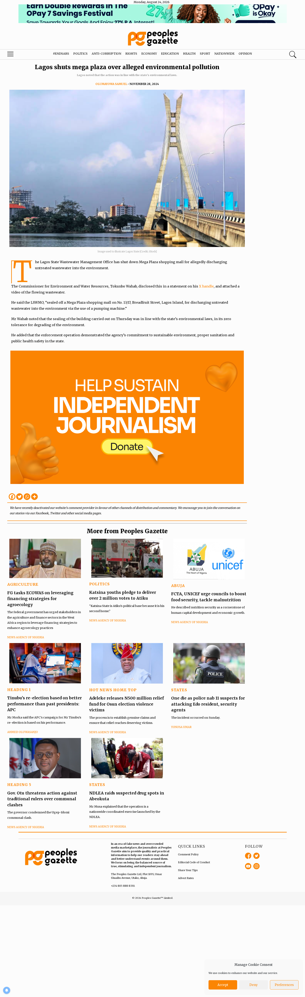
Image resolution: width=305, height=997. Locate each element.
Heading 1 (19, 689)
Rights (131, 53)
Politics (80, 53)
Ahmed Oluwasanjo (22, 732)
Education (170, 53)
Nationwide (224, 53)
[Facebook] (12, 496)
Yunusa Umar (181, 727)
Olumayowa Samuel (111, 84)
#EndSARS (61, 53)
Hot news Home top (113, 690)
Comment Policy (188, 854)
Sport (205, 53)
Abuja (178, 585)
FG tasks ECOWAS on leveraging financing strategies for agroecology (40, 598)
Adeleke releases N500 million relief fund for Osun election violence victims (126, 704)
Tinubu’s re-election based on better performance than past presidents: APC (44, 703)
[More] (34, 496)
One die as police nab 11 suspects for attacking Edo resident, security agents (208, 704)
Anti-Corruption (106, 53)
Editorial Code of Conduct (194, 862)
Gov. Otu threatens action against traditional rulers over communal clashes (42, 799)
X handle (206, 286)
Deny (253, 985)
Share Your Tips (188, 870)
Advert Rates (186, 878)
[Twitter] (19, 496)
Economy (149, 53)
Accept (222, 985)
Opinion (245, 53)
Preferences (284, 985)
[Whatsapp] (27, 496)
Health (189, 53)
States (179, 690)
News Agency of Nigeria (25, 637)
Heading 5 (19, 784)
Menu (16, 55)
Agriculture (22, 584)
